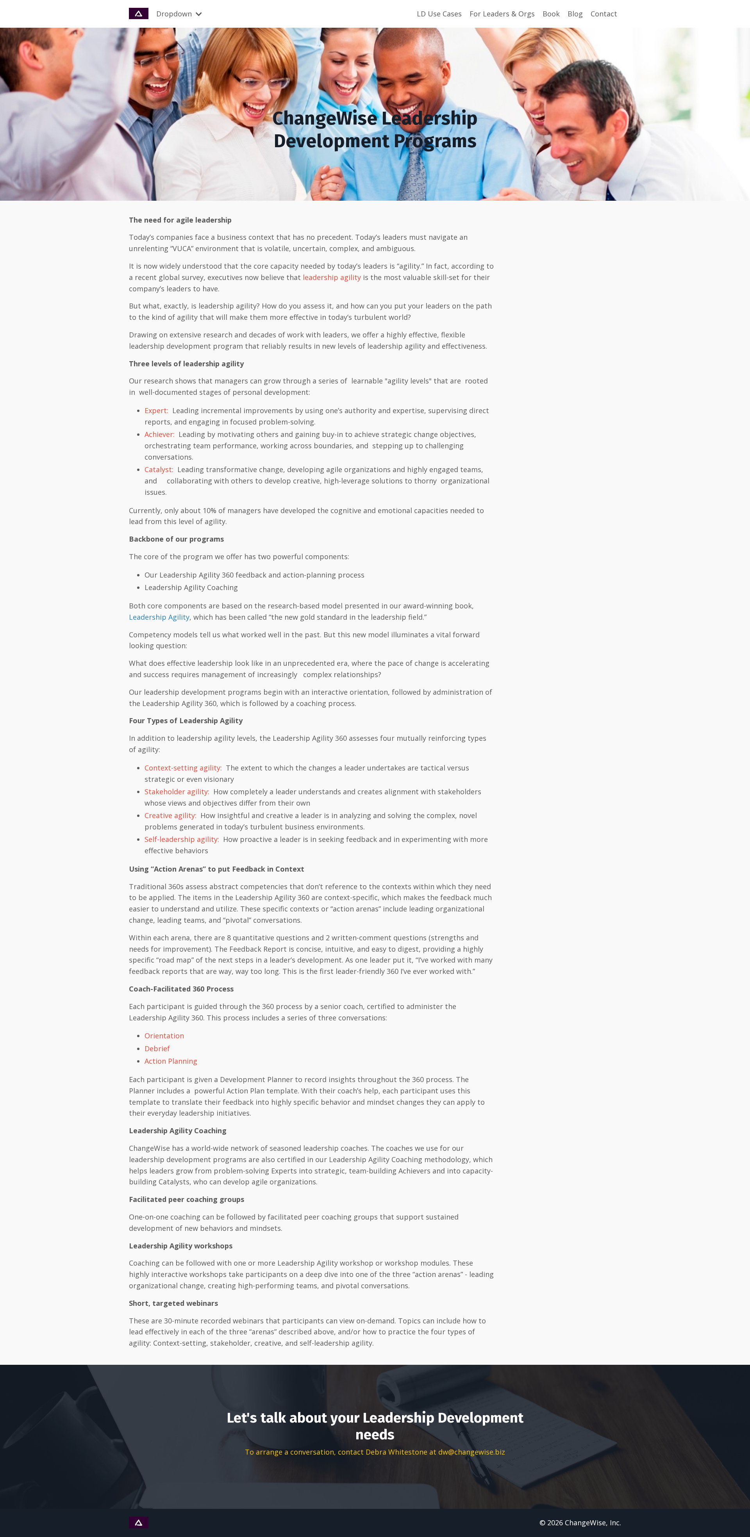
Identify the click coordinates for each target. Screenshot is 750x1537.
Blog (575, 13)
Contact (604, 13)
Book (551, 13)
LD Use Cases (439, 13)
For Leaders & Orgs (502, 13)
